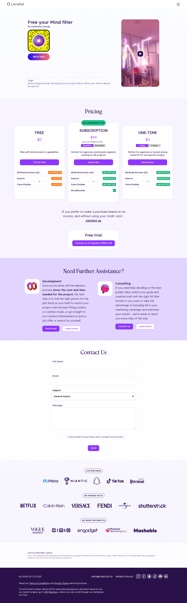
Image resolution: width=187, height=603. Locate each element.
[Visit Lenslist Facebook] (144, 576)
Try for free (39, 162)
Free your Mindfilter (50, 22)
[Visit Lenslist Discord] (160, 576)
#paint (106, 83)
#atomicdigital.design (39, 83)
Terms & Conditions (39, 583)
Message (57, 405)
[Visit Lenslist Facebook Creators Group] (166, 576)
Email (56, 375)
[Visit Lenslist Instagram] (138, 576)
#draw (80, 83)
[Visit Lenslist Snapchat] (149, 576)
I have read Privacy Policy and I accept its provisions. (96, 436)
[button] (133, 396)
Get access (147, 162)
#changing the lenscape (63, 83)
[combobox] (93, 396)
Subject (57, 390)
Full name (58, 361)
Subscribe (93, 162)
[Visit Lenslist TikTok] (155, 576)
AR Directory (51, 592)
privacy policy (124, 576)
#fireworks (89, 83)
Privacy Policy (61, 583)
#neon (99, 83)
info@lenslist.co (102, 576)
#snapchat (33, 86)
